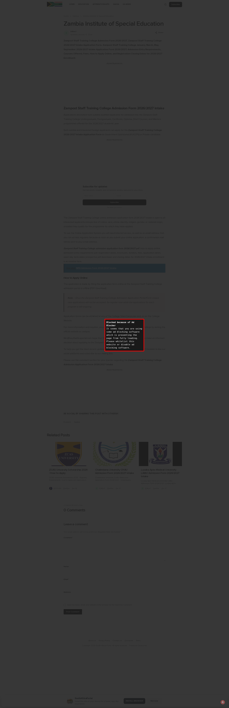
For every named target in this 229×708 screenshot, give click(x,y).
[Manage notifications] (223, 702)
